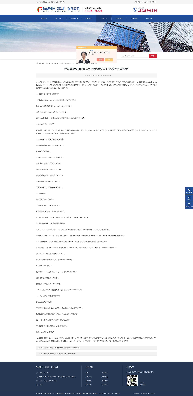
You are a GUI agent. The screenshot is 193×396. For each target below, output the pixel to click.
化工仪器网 (151, 393)
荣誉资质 (119, 18)
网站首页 (44, 18)
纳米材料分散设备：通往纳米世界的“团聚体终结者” (60, 353)
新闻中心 (89, 18)
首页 (47, 63)
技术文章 (104, 18)
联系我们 (153, 2)
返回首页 (137, 2)
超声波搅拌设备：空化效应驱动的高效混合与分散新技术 (61, 347)
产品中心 (72, 18)
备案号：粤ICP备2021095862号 (87, 393)
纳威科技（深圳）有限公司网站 (54, 2)
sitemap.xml (102, 393)
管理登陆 (137, 393)
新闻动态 (105, 377)
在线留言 (145, 2)
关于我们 (59, 18)
